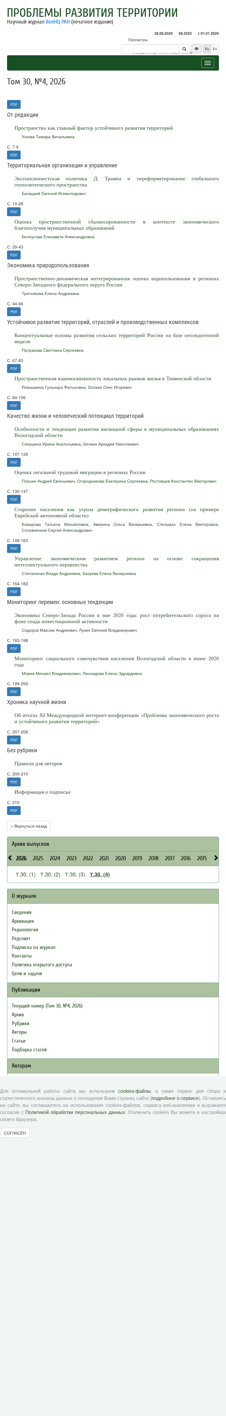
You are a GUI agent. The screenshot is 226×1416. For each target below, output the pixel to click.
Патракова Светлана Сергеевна (53, 350)
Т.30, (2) (50, 874)
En (215, 48)
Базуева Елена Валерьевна (109, 573)
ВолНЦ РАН (58, 22)
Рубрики (20, 1023)
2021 (104, 858)
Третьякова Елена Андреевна (50, 293)
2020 (120, 858)
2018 (154, 858)
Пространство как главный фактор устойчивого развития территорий (93, 127)
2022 (88, 858)
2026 (21, 858)
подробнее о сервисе (175, 1098)
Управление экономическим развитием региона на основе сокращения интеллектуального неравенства (116, 561)
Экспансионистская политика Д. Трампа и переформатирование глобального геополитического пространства (116, 181)
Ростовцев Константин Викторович (183, 481)
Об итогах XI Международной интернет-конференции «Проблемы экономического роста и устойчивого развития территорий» (116, 718)
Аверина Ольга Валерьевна (122, 524)
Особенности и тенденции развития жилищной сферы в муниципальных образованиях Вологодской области (116, 431)
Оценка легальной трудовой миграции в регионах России (80, 472)
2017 (170, 858)
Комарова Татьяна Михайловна (55, 524)
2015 (202, 858)
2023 (72, 858)
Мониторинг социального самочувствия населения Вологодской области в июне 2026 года (116, 661)
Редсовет (21, 938)
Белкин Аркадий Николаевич (111, 444)
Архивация (23, 921)
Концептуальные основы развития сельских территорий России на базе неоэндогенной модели (116, 338)
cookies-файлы (134, 1091)
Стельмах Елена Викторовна (187, 524)
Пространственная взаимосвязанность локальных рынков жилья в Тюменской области (112, 378)
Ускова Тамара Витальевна (48, 136)
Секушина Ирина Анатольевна (51, 444)
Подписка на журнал (33, 947)
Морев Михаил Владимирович (51, 673)
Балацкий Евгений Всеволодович (54, 193)
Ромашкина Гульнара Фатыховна (54, 387)
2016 (186, 858)
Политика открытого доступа (42, 965)
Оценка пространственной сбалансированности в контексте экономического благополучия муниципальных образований (116, 224)
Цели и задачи (27, 973)
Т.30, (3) (75, 874)
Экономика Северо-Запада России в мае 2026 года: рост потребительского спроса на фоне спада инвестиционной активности (116, 618)
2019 (137, 858)
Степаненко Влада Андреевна (51, 573)
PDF (13, 104)
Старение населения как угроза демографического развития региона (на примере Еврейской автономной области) (116, 512)
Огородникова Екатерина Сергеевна (112, 481)
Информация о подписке (42, 791)
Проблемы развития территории (92, 13)
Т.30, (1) (26, 874)
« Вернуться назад (29, 826)
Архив (18, 1015)
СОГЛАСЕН (15, 1133)
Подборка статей (29, 1050)
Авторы (19, 1032)
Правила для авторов (38, 763)
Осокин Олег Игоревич (110, 387)
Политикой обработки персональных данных (75, 1112)
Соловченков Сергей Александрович (57, 530)
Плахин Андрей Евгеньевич (48, 481)
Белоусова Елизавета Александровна (58, 236)
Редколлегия (25, 930)
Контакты (21, 956)
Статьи (19, 1041)
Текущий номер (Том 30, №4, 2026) (47, 1006)
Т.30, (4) (100, 874)
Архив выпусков (30, 843)
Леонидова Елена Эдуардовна (112, 673)
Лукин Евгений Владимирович (108, 630)
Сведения (21, 912)
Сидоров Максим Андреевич (49, 630)
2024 (55, 858)
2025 (38, 858)
